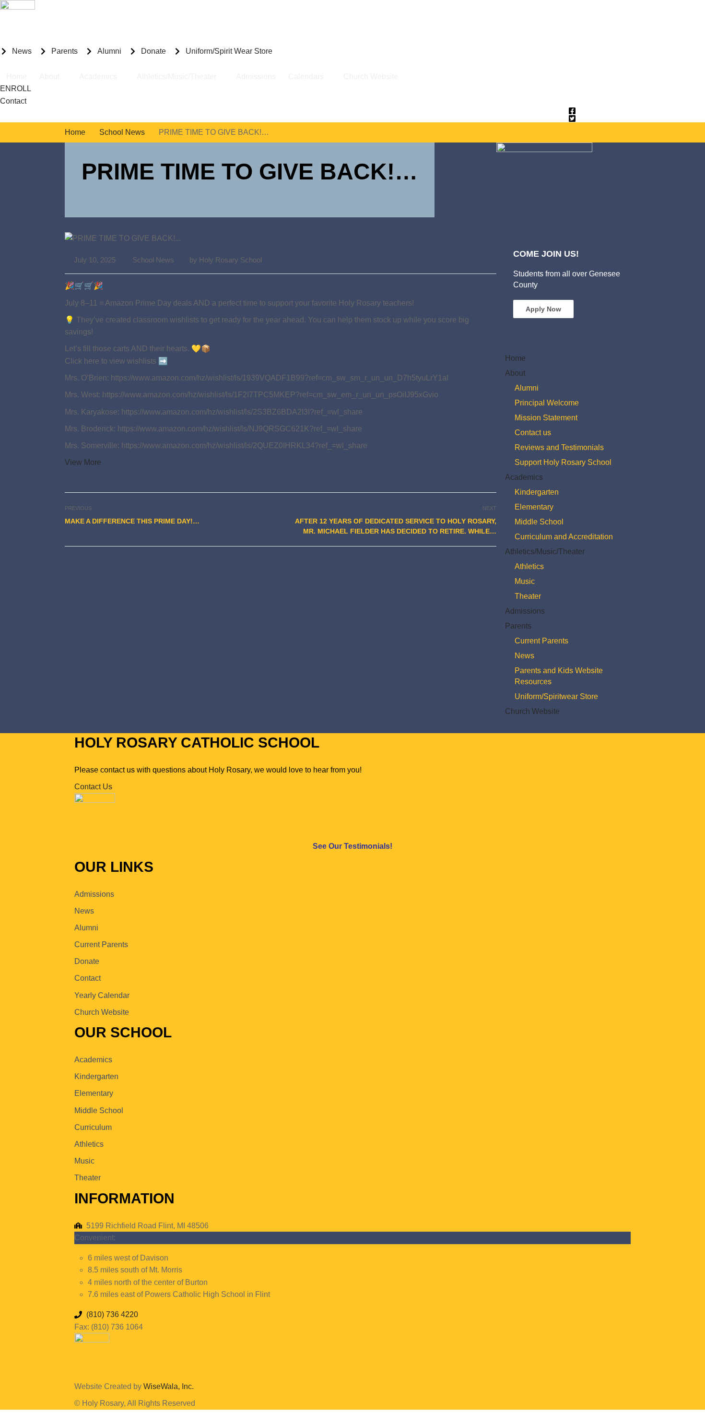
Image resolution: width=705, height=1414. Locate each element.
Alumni (527, 388)
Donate (86, 961)
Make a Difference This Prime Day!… (132, 521)
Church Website (370, 76)
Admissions (256, 76)
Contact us (533, 432)
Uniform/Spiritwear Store (556, 696)
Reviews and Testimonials (559, 447)
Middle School (539, 522)
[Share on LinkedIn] (490, 567)
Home (16, 76)
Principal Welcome (547, 403)
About (515, 373)
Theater (528, 596)
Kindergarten (537, 492)
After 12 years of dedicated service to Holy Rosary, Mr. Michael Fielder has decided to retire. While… (395, 526)
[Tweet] (469, 567)
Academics (98, 76)
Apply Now (543, 309)
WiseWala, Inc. (168, 1386)
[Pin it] (479, 567)
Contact (87, 978)
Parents (518, 626)
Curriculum (93, 1127)
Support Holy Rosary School (563, 462)
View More (83, 462)
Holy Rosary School (230, 260)
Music (525, 581)
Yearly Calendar (101, 995)
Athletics (529, 566)
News (524, 656)
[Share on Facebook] (458, 567)
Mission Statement (546, 418)
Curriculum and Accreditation (564, 537)
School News (153, 260)
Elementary (534, 507)
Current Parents (541, 641)
